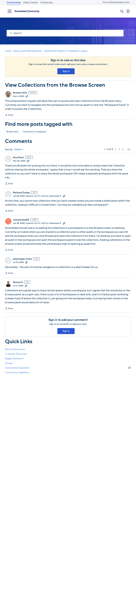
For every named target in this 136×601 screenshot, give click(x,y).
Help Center (30, 2)
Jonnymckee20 (21, 219)
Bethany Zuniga (21, 192)
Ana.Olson (18, 157)
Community (14, 2)
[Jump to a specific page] (128, 149)
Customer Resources (16, 353)
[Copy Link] (27, 96)
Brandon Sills (20, 92)
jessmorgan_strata (22, 258)
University (46, 2)
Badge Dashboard (14, 358)
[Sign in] (128, 11)
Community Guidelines (17, 372)
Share (9, 115)
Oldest (17, 149)
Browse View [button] (12, 131)
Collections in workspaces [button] (34, 131)
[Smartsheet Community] (27, 11)
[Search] (122, 11)
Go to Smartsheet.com (116, 2)
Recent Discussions (15, 349)
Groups (9, 363)
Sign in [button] (66, 71)
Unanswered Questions (68, 367)
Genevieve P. (55, 196)
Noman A (18, 282)
